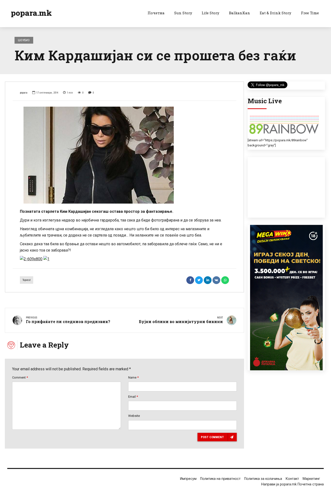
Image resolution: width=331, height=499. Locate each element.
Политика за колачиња (263, 479)
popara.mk (31, 13)
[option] (124, 155)
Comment (20, 377)
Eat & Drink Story (275, 12)
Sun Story (183, 12)
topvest (27, 280)
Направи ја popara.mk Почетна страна (292, 484)
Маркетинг (311, 479)
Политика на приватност (220, 479)
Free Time (310, 12)
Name (133, 377)
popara (23, 92)
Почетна (156, 12)
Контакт (292, 479)
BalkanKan (239, 12)
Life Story (210, 12)
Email (133, 396)
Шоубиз (24, 40)
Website (134, 416)
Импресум (188, 479)
